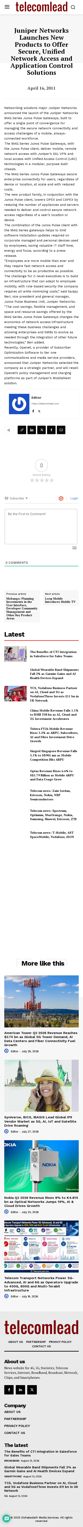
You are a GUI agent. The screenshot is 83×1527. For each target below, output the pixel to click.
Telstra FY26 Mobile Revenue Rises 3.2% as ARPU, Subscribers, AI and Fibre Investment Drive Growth (54, 735)
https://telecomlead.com (45, 403)
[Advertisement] (41, 890)
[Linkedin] (31, 430)
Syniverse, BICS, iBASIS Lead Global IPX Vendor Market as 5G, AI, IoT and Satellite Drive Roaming (40, 1121)
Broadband (12, 1460)
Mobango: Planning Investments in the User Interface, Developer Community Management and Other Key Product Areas (21, 608)
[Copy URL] (22, 430)
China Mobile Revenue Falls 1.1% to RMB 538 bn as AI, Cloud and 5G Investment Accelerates (54, 714)
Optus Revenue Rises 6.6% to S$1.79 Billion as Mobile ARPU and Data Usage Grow (52, 775)
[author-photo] (7, 1051)
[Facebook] (33, 410)
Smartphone (13, 1476)
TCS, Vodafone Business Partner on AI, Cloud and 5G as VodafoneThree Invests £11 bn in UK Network (54, 694)
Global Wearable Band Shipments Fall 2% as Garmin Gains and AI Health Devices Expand (54, 674)
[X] (39, 410)
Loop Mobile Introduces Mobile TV (60, 600)
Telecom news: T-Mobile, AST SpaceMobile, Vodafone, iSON (52, 835)
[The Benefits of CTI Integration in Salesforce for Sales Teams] (15, 654)
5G (5, 1496)
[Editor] (19, 404)
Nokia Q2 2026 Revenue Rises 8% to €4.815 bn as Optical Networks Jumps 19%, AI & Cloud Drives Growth (41, 1202)
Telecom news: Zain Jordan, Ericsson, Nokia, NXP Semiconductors (50, 795)
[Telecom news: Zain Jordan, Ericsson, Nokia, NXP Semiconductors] (15, 795)
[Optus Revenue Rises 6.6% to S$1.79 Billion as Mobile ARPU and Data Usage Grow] (15, 775)
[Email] (61, 430)
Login (74, 498)
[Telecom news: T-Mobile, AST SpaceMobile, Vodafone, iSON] (15, 835)
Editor (36, 397)
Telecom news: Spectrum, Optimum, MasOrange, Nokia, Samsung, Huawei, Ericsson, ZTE (53, 815)
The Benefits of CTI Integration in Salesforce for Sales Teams (53, 654)
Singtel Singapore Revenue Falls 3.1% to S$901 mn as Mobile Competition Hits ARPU (53, 755)
